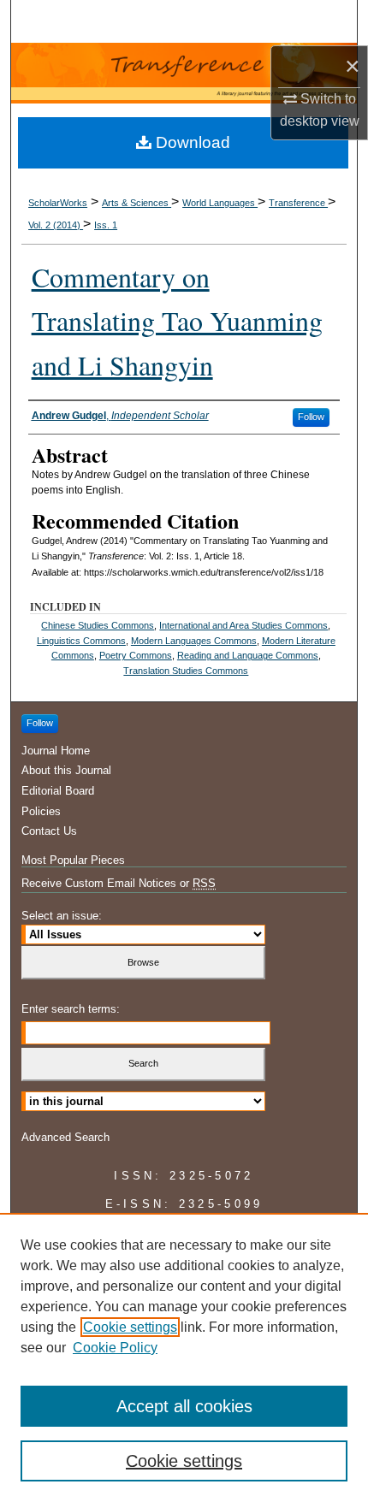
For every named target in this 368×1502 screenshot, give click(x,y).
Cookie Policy (115, 1347)
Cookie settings (130, 1327)
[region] (184, 1357)
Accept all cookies (184, 1406)
